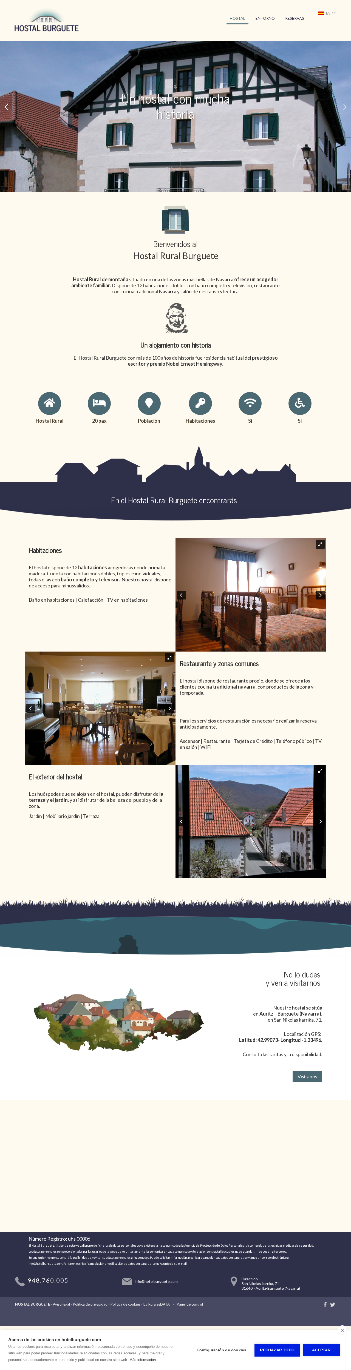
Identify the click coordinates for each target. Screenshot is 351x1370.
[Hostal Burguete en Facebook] (325, 1304)
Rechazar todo (277, 1350)
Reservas (294, 18)
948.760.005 (48, 1280)
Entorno (265, 18)
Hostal (237, 18)
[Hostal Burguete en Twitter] (332, 1304)
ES (328, 13)
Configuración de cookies (222, 1350)
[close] (342, 1330)
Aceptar (321, 1350)
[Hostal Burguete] (46, 34)
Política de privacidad (90, 1304)
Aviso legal (61, 1304)
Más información (142, 1360)
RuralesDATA (159, 1304)
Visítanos (307, 1076)
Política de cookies (125, 1304)
